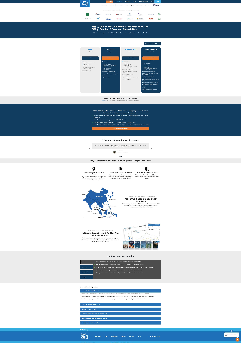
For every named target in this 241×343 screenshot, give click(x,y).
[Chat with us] (237, 339)
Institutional (85, 272)
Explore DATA (120, 128)
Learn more (151, 60)
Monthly (148, 43)
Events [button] (127, 1)
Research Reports (143, 1)
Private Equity (120, 5)
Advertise (114, 336)
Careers (131, 336)
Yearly (153, 43)
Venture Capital (130, 5)
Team (106, 336)
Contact (123, 336)
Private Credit (139, 5)
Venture (84, 277)
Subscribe (109, 1)
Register (90, 58)
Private (83, 261)
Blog (139, 336)
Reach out (104, 100)
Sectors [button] (112, 5)
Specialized (84, 266)
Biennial (158, 43)
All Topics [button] (147, 5)
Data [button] (134, 1)
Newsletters (119, 1)
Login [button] (157, 1)
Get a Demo (151, 58)
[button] (89, 148)
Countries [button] (104, 5)
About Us (98, 336)
